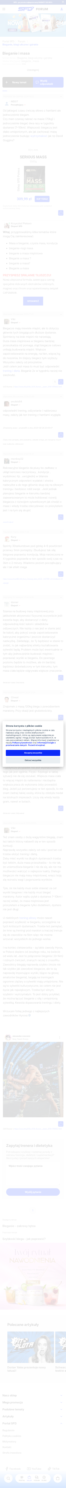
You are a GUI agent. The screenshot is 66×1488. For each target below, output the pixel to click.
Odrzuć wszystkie (33, 760)
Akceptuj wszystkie (33, 753)
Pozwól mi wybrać (36, 745)
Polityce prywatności (22, 743)
